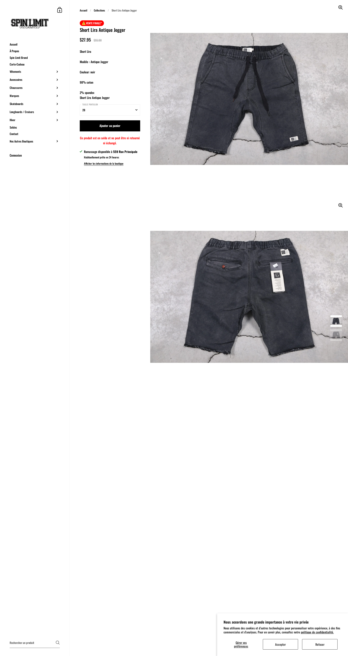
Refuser (319, 644)
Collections (99, 10)
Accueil (83, 10)
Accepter (280, 644)
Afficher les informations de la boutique (103, 163)
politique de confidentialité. (317, 632)
